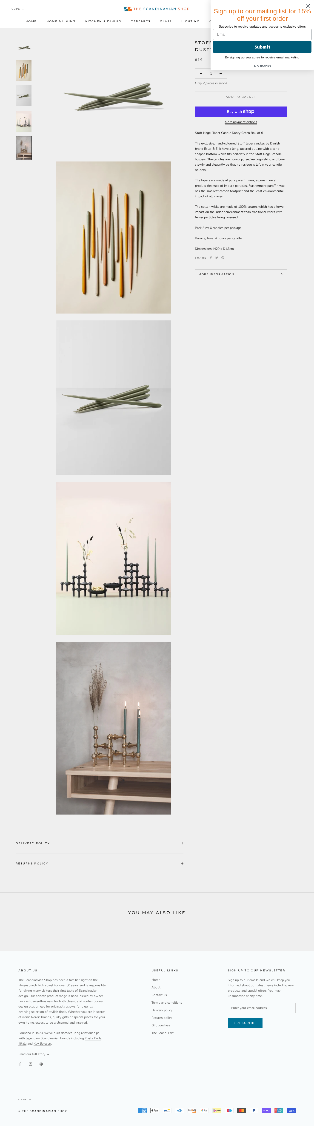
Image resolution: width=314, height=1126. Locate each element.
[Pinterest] (222, 257)
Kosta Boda (93, 1038)
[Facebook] (210, 257)
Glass (166, 21)
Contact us (159, 995)
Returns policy (32, 863)
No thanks (262, 66)
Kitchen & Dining (103, 21)
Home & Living (61, 21)
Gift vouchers (161, 1025)
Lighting (190, 21)
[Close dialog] (308, 6)
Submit (262, 46)
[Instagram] (30, 1064)
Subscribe (245, 1023)
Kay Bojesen (42, 1043)
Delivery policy (33, 843)
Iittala (22, 1043)
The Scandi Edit (162, 1033)
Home (31, 21)
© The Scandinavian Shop (42, 1111)
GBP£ (15, 8)
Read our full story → (33, 1054)
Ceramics (140, 21)
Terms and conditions (166, 1002)
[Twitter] (216, 257)
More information (216, 274)
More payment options (241, 122)
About (155, 987)
